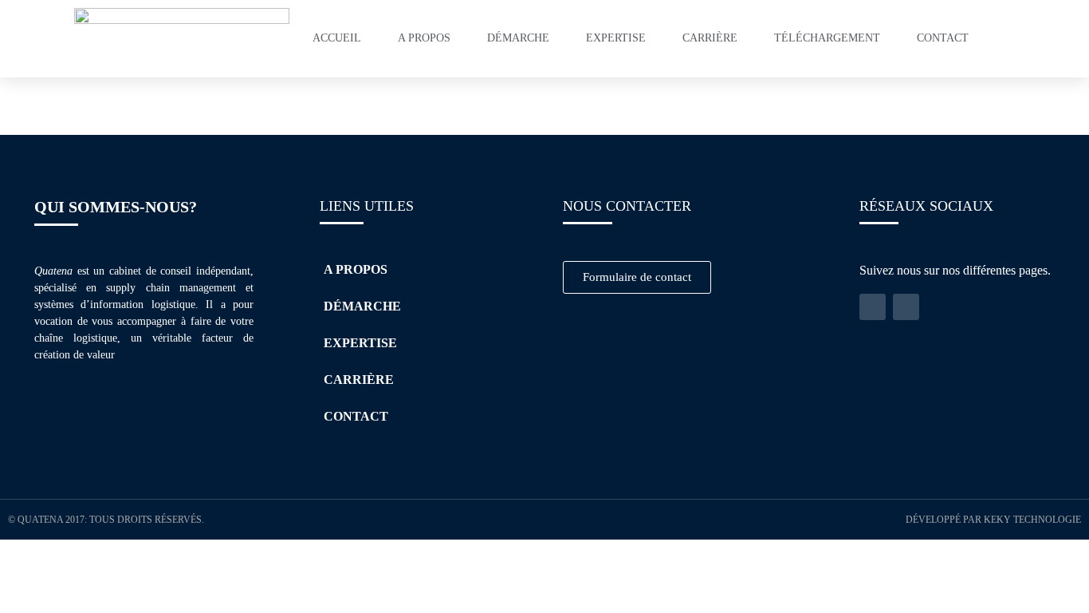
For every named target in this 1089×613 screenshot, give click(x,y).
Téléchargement (827, 38)
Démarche (518, 38)
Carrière (709, 38)
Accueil (337, 38)
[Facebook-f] (906, 307)
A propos (424, 38)
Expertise (616, 38)
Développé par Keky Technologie (993, 519)
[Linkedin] (872, 307)
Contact (943, 38)
